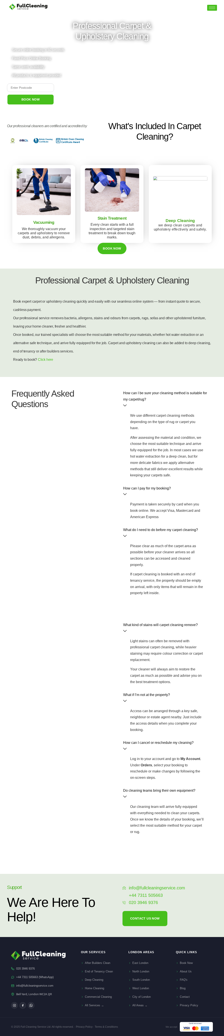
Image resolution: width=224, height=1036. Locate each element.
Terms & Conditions (106, 1026)
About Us (186, 971)
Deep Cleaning (94, 979)
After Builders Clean (97, 963)
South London (141, 979)
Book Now (186, 963)
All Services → (94, 1005)
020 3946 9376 (25, 968)
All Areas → (139, 1005)
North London (140, 971)
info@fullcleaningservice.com (34, 985)
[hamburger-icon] (212, 8)
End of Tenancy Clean (99, 971)
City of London (141, 996)
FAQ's (183, 979)
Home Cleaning (94, 988)
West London (140, 988)
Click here (45, 359)
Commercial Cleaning (98, 996)
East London (140, 963)
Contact (185, 996)
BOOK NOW (30, 99)
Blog (183, 988)
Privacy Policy (189, 1005)
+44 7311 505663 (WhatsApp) (35, 977)
